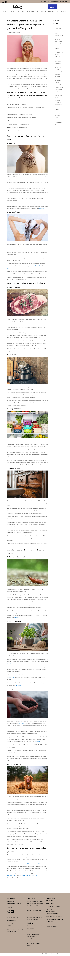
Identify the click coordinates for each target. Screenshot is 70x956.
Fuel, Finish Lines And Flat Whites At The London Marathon (58, 44)
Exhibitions (11, 11)
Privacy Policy (50, 908)
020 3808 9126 (45, 1)
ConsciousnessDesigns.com (57, 953)
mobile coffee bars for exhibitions (34, 864)
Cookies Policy (50, 909)
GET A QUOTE (52, 6)
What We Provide (30, 11)
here (44, 266)
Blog (58, 11)
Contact (64, 11)
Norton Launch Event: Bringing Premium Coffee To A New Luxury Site (59, 72)
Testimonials (51, 11)
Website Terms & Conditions (53, 906)
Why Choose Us (41, 11)
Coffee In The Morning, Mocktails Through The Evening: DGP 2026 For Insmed (58, 102)
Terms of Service (50, 926)
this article (19, 195)
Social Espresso (11, 32)
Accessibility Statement (52, 913)
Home (4, 11)
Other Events (20, 11)
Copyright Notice (51, 911)
